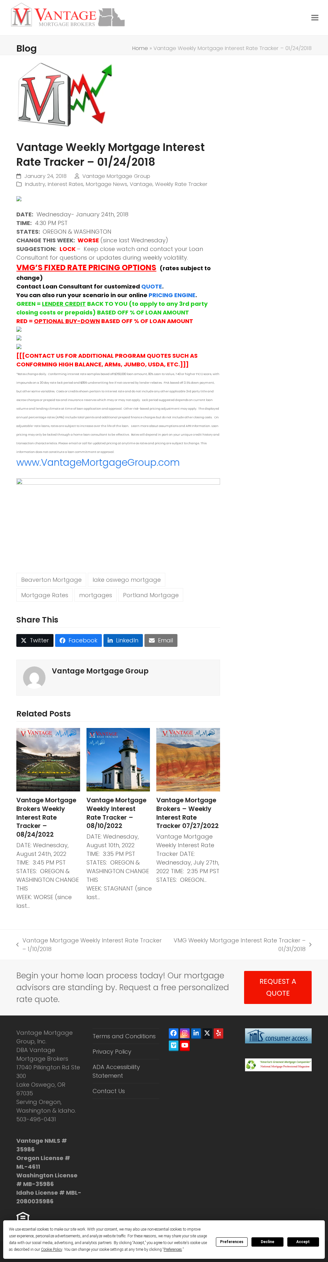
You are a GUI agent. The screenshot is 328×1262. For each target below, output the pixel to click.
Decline (267, 1242)
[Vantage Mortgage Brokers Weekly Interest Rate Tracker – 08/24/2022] (48, 759)
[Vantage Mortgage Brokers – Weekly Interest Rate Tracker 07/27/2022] (188, 759)
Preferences (231, 1242)
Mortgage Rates (44, 595)
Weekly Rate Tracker (181, 184)
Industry (35, 184)
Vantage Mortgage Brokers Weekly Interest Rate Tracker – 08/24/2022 (46, 817)
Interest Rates (65, 184)
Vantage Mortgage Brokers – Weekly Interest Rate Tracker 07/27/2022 (187, 813)
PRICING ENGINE (172, 295)
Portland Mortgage (151, 595)
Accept (303, 1242)
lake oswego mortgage (127, 580)
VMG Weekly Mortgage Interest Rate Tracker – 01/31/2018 (238, 944)
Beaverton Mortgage (51, 580)
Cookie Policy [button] (51, 1249)
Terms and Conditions (124, 1036)
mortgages (95, 595)
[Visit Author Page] (34, 677)
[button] (314, 17)
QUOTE (151, 286)
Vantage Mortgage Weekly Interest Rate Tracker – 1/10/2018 (88, 944)
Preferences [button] (173, 1249)
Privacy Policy (112, 1052)
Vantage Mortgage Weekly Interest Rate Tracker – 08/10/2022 (116, 813)
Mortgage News (106, 184)
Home (140, 48)
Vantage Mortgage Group (116, 176)
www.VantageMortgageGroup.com (98, 462)
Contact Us (109, 1091)
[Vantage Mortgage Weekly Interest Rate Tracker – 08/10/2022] (118, 759)
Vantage (141, 184)
